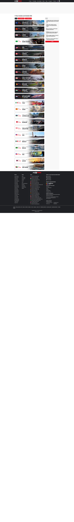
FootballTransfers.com (49, 202)
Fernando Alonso (17, 194)
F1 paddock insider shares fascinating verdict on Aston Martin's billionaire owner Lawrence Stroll (52, 21)
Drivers (44, 1)
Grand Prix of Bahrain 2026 (35, 195)
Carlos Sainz (16, 188)
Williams (23, 188)
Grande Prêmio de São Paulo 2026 (36, 200)
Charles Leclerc (17, 177)
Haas (22, 182)
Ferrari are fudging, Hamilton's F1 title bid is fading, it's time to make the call (52, 36)
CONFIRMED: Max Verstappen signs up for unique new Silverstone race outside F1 (52, 32)
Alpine (22, 176)
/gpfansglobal (49, 176)
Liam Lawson (16, 184)
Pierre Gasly (16, 182)
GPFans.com (48, 203)
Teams (46, 1)
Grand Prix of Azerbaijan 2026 (35, 194)
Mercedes (23, 184)
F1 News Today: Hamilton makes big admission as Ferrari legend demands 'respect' (51, 25)
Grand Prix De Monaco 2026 (35, 183)
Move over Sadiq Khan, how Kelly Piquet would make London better (51, 29)
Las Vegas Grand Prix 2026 (35, 201)
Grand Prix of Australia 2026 (35, 176)
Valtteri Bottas (16, 201)
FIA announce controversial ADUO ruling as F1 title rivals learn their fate (52, 39)
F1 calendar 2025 (21, 18)
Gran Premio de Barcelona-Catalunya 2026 (37, 184)
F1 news (52, 41)
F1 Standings (34, 1)
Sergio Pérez (16, 202)
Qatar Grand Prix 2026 (34, 202)
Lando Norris (16, 178)
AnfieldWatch (55, 203)
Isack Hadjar (16, 183)
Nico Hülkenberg (17, 200)
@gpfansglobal (49, 177)
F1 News (30, 1)
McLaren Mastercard (24, 183)
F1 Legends (50, 1)
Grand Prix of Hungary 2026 (35, 189)
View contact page (48, 198)
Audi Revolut (23, 178)
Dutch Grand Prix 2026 (34, 190)
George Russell (16, 190)
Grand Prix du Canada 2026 (35, 182)
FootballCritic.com (55, 202)
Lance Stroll (16, 195)
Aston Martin (23, 177)
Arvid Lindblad (16, 196)
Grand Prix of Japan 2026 (34, 178)
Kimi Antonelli (16, 189)
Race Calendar (39, 1)
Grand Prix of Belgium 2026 (35, 188)
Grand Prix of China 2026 (34, 177)
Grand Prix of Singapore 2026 (35, 196)
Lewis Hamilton (17, 176)
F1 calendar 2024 (28, 18)
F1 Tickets (54, 1)
